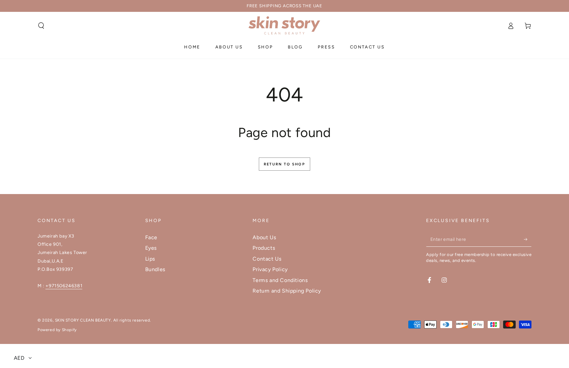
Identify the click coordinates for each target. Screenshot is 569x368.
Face (151, 237)
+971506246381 (63, 286)
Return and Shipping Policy (287, 291)
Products (264, 248)
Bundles (155, 269)
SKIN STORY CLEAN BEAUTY (83, 320)
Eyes (151, 248)
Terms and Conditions (280, 280)
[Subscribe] (527, 239)
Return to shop (284, 164)
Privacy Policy (270, 269)
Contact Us (267, 259)
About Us (264, 237)
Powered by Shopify (57, 329)
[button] (41, 25)
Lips (150, 259)
